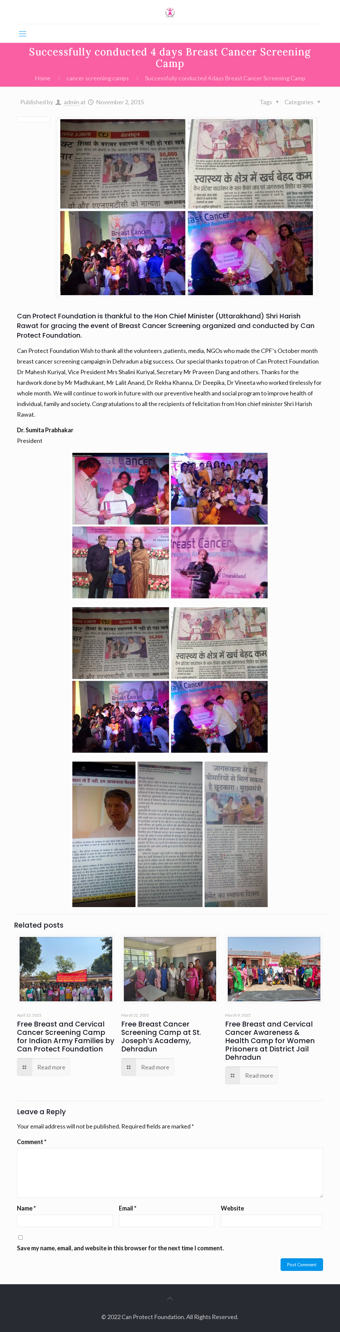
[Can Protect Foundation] (170, 12)
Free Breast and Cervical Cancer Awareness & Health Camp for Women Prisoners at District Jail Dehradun (270, 1040)
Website (232, 1208)
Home (42, 78)
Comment (31, 1141)
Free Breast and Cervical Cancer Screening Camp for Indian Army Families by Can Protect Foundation (65, 1036)
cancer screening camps (97, 78)
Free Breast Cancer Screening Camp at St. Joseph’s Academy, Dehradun (161, 1036)
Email (127, 1208)
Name (26, 1208)
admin (71, 102)
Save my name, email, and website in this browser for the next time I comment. (120, 1248)
